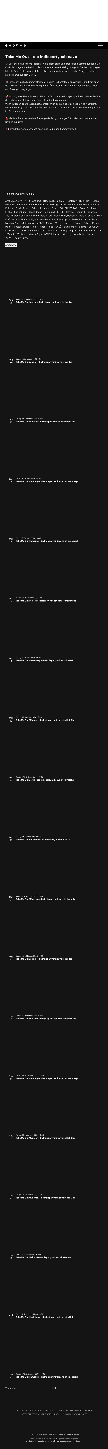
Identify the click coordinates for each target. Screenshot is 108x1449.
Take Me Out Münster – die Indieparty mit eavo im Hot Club (45, 421)
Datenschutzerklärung (41, 1410)
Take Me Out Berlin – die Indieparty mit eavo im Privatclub (45, 780)
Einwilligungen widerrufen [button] (75, 1414)
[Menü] (100, 45)
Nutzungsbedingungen (63, 1441)
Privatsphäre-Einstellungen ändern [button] (74, 1410)
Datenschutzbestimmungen (39, 1441)
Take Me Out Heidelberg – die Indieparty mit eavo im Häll (44, 660)
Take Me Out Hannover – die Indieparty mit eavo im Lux (44, 839)
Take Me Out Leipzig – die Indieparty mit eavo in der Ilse (44, 302)
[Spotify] (14, 45)
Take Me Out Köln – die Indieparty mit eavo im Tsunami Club (46, 600)
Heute (54, 1388)
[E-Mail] (21, 45)
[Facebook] (10, 45)
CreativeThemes (72, 1434)
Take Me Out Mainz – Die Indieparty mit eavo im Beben (43, 1257)
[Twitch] (17, 45)
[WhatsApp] (25, 45)
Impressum (21, 1410)
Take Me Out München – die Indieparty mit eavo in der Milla (46, 899)
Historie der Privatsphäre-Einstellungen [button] (39, 1414)
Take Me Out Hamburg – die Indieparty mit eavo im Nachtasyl (47, 481)
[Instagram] (6, 45)
